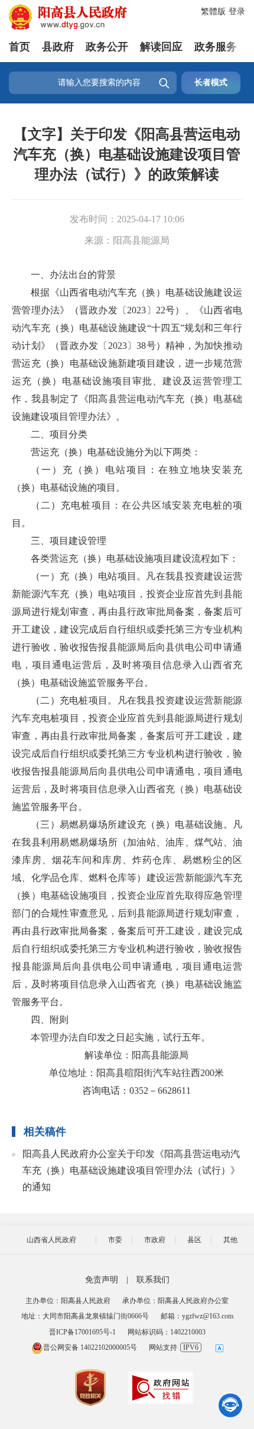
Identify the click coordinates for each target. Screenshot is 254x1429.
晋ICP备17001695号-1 (82, 1332)
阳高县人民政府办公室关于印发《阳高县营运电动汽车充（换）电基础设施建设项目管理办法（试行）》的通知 (131, 1170)
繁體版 (213, 11)
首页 (19, 47)
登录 (237, 11)
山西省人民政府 (51, 1240)
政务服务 (215, 47)
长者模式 (210, 82)
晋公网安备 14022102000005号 (90, 1347)
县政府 (58, 47)
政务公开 (107, 47)
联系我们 (153, 1279)
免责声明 (101, 1279)
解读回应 (161, 47)
